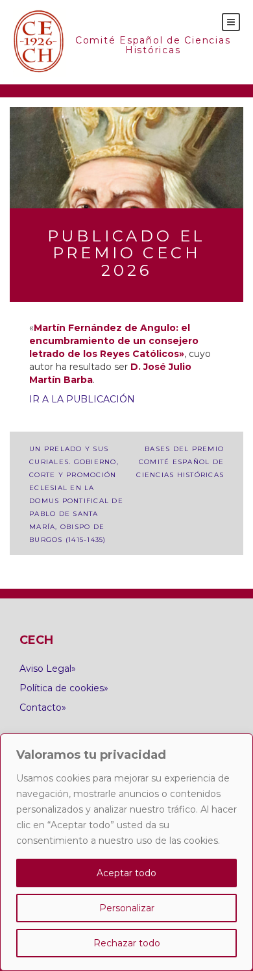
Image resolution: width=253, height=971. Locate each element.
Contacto (40, 707)
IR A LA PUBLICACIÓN (82, 399)
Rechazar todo (126, 943)
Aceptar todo (126, 873)
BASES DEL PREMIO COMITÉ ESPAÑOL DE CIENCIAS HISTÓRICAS (180, 462)
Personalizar (126, 908)
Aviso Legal (45, 668)
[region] (126, 852)
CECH (39, 42)
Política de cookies (61, 688)
